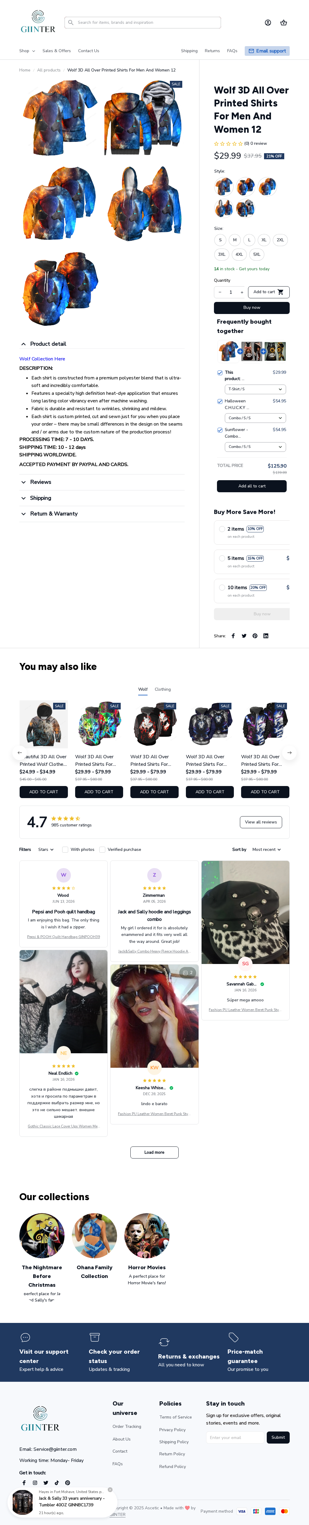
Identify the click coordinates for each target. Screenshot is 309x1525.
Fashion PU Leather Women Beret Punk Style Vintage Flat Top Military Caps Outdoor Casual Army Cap (245, 1010)
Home (24, 70)
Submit (278, 1437)
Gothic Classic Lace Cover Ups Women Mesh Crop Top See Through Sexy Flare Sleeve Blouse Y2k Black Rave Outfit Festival (63, 1126)
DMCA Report (72, 1511)
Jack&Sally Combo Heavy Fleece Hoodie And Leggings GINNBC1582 (154, 951)
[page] (271, 51)
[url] (118, 1514)
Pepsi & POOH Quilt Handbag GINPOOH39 (63, 936)
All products (49, 70)
